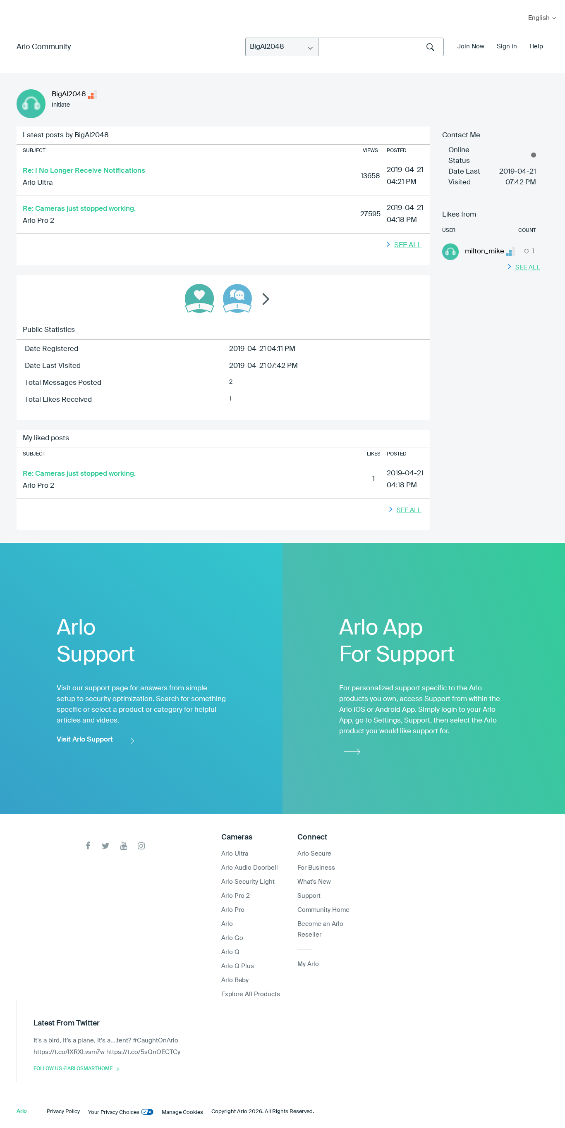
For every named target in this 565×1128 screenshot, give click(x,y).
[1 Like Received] (199, 298)
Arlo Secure (314, 854)
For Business (316, 868)
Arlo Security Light (248, 882)
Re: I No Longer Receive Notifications (84, 170)
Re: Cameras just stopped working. (79, 208)
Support (309, 896)
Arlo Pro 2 (38, 220)
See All (407, 245)
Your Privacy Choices (113, 1112)
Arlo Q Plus (237, 966)
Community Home (323, 910)
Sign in (507, 46)
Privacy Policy (63, 1111)
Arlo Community (44, 47)
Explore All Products (250, 994)
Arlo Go (232, 938)
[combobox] (381, 47)
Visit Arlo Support (85, 739)
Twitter (106, 846)
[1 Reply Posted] (237, 298)
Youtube (123, 846)
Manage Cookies (182, 1112)
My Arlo (12, 5)
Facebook (88, 846)
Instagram (141, 846)
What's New (314, 882)
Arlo (227, 924)
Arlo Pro (232, 910)
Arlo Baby (235, 980)
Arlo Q (230, 952)
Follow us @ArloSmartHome (73, 1068)
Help (536, 46)
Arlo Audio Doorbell (249, 868)
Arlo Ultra (38, 182)
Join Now (470, 46)
